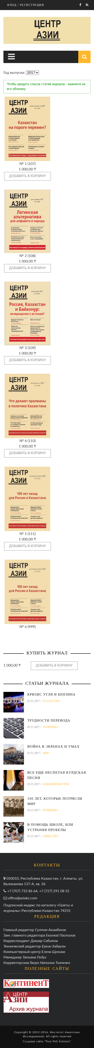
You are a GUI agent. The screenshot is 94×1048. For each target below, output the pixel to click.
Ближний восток (56, 784)
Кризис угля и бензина (51, 694)
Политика (50, 727)
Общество (50, 836)
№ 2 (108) (27, 256)
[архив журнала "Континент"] (26, 983)
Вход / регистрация (25, 5)
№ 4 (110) (27, 441)
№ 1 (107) (27, 164)
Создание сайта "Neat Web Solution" (47, 1041)
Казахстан (51, 701)
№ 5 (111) (27, 534)
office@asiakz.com (22, 898)
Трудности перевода (48, 720)
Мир (46, 753)
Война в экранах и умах (53, 746)
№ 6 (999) (27, 627)
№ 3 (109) (27, 348)
